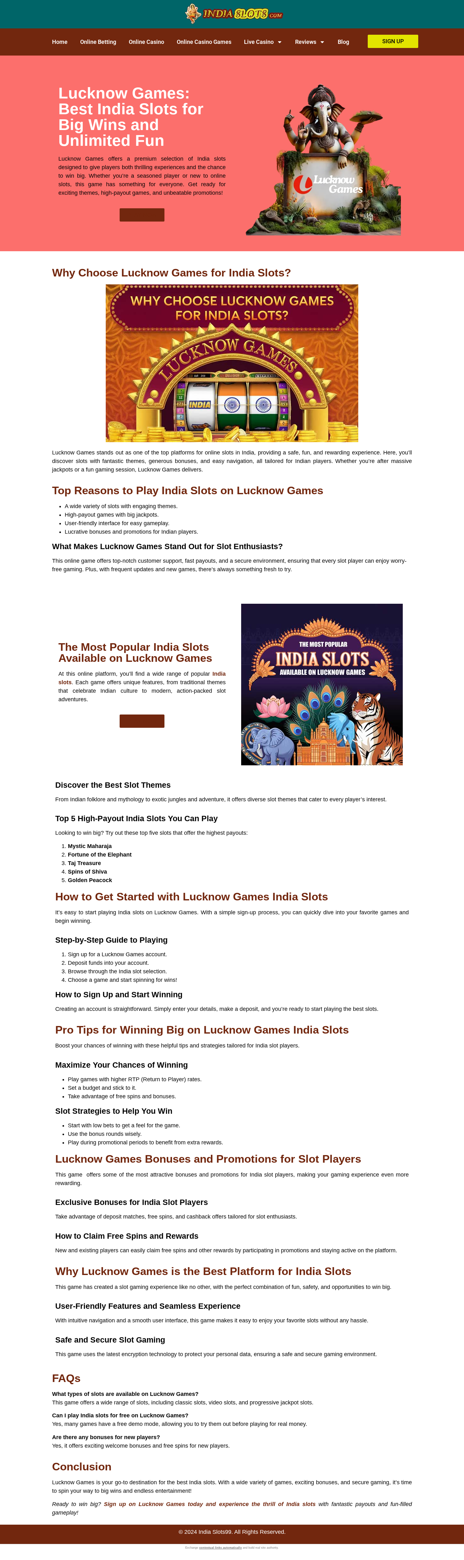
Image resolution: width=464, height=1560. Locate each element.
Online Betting (98, 42)
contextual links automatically (220, 1547)
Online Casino (146, 42)
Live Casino (259, 42)
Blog (343, 42)
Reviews (305, 42)
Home (60, 42)
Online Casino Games (204, 42)
